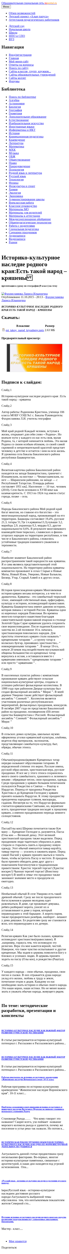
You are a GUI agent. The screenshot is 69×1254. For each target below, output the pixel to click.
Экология (15, 192)
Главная (14, 58)
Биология (15, 106)
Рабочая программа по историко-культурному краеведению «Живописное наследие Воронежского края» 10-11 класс (29, 1078)
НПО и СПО (17, 35)
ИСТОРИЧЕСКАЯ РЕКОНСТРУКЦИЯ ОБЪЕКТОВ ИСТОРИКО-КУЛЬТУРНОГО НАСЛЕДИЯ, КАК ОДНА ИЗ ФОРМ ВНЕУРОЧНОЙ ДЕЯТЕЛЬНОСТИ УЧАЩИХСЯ (34, 1144)
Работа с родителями (22, 225)
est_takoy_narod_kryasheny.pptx (25, 330)
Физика (13, 182)
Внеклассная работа (21, 202)
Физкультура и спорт (22, 186)
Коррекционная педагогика (26, 136)
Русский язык (17, 176)
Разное (13, 242)
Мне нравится (17, 1241)
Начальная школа (19, 29)
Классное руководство (23, 206)
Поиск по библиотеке (22, 96)
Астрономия (16, 103)
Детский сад (16, 26)
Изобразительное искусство (26, 123)
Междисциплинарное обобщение (30, 219)
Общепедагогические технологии (30, 222)
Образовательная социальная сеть (29, 3)
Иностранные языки (21, 126)
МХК (12, 149)
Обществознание (19, 159)
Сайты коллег (17, 78)
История (14, 133)
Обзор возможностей (22, 13)
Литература (16, 143)
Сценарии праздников (23, 232)
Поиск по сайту (19, 68)
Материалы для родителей (25, 212)
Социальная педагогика (24, 229)
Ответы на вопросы (21, 64)
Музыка (14, 153)
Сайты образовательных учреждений (32, 74)
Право (13, 163)
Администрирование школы (27, 199)
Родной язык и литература (25, 172)
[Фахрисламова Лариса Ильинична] (24, 293)
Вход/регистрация (20, 54)
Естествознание (19, 120)
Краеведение (17, 139)
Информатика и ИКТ (22, 129)
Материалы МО (19, 209)
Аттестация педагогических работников (34, 19)
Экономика (16, 196)
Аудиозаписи (17, 235)
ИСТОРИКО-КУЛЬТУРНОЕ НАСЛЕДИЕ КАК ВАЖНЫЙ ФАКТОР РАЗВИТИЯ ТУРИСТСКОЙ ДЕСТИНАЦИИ (33, 1031)
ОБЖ (12, 156)
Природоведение (19, 166)
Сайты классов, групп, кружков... (30, 71)
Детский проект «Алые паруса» (29, 16)
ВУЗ (11, 39)
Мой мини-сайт (19, 61)
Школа (13, 32)
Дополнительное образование (27, 116)
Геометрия (15, 113)
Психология (16, 169)
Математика (16, 146)
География (15, 110)
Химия (13, 189)
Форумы (14, 81)
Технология (16, 179)
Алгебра (14, 100)
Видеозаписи (17, 239)
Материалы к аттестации (24, 215)
